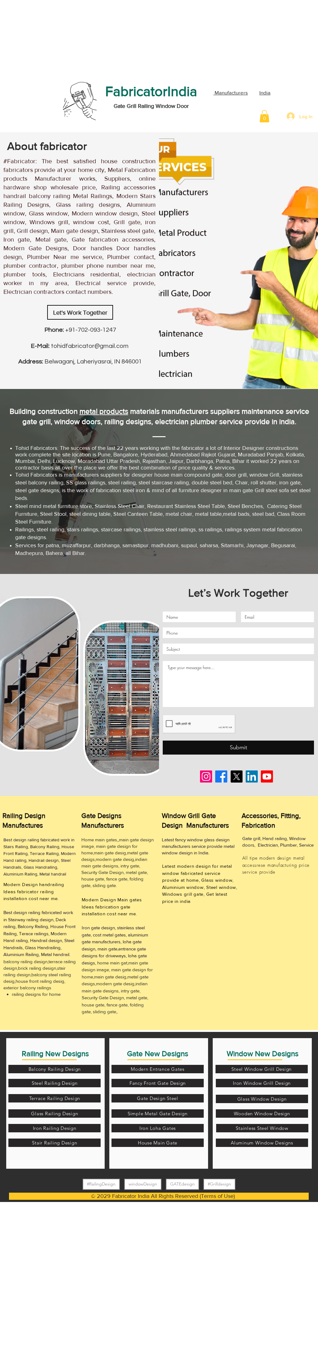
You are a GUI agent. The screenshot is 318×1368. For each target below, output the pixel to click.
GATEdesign (182, 1184)
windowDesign (143, 1184)
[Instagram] (206, 776)
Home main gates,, (100, 839)
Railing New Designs (55, 1053)
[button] (264, 116)
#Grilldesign (219, 1184)
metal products (104, 411)
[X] (236, 776)
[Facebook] (221, 776)
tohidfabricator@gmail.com (89, 346)
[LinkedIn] (252, 776)
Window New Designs (262, 1053)
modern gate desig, (115, 859)
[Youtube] (267, 776)
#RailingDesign (101, 1184)
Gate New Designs (157, 1053)
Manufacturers (230, 92)
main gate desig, (110, 852)
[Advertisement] (46, 39)
